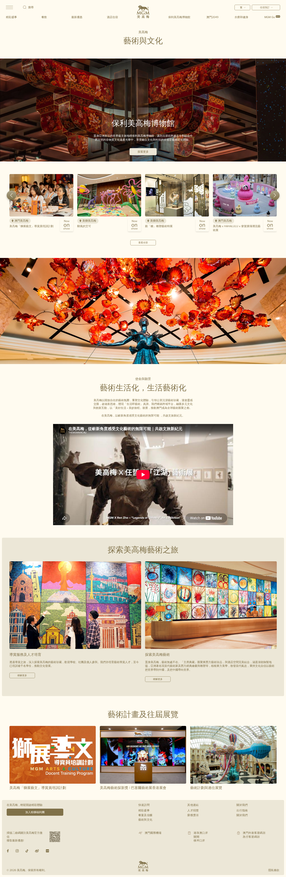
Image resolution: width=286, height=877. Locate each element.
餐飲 (44, 17)
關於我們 (242, 815)
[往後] (275, 195)
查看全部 (143, 242)
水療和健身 (241, 17)
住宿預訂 (264, 7)
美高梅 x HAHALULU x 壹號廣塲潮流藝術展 (236, 228)
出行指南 (242, 810)
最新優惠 (76, 17)
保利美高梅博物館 (179, 17)
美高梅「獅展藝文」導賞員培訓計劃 (31, 226)
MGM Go (272, 17)
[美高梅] (143, 12)
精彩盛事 (11, 17)
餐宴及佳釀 (145, 815)
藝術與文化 (145, 820)
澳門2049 (212, 17)
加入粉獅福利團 (35, 812)
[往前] (11, 195)
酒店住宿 (112, 17)
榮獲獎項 (193, 815)
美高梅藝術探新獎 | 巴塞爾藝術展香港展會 (133, 787)
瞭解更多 (22, 675)
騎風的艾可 (84, 226)
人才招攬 (193, 810)
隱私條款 (273, 870)
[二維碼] (55, 836)
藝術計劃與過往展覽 (206, 787)
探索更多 (143, 152)
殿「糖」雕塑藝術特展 (159, 226)
